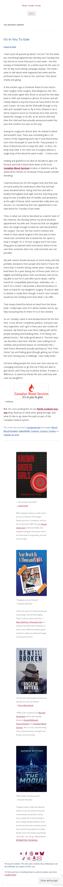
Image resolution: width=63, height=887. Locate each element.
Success (44, 431)
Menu (31, 13)
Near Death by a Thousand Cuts (29, 622)
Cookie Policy (10, 875)
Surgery (52, 431)
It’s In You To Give (16, 39)
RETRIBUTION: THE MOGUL (27, 840)
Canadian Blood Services (16, 168)
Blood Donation (11, 431)
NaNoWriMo (24, 431)
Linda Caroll (23, 505)
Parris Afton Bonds (25, 705)
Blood (54, 427)
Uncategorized (33, 427)
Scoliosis (35, 431)
